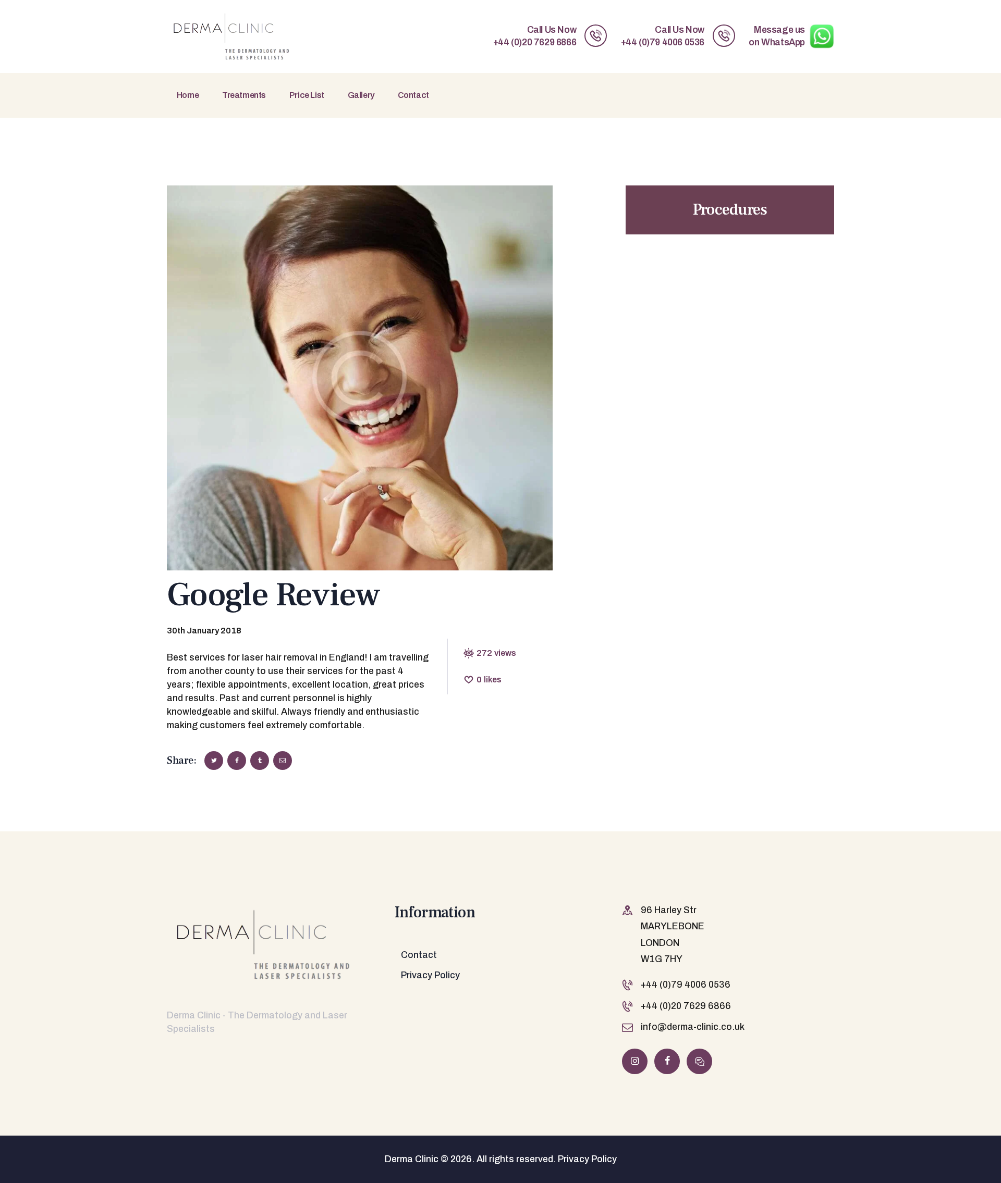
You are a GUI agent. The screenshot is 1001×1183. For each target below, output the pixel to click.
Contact (419, 955)
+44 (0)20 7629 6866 (686, 1006)
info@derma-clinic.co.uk (692, 1027)
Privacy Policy (430, 975)
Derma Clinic (411, 1159)
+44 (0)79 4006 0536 (685, 985)
